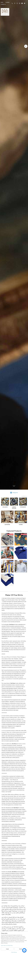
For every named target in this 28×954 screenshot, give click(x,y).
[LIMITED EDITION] (14, 502)
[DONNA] (21, 517)
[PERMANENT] (23, 502)
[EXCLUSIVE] (5, 502)
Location (7, 2)
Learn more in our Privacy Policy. (7, 945)
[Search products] (26, 46)
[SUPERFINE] (7, 517)
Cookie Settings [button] (14, 952)
